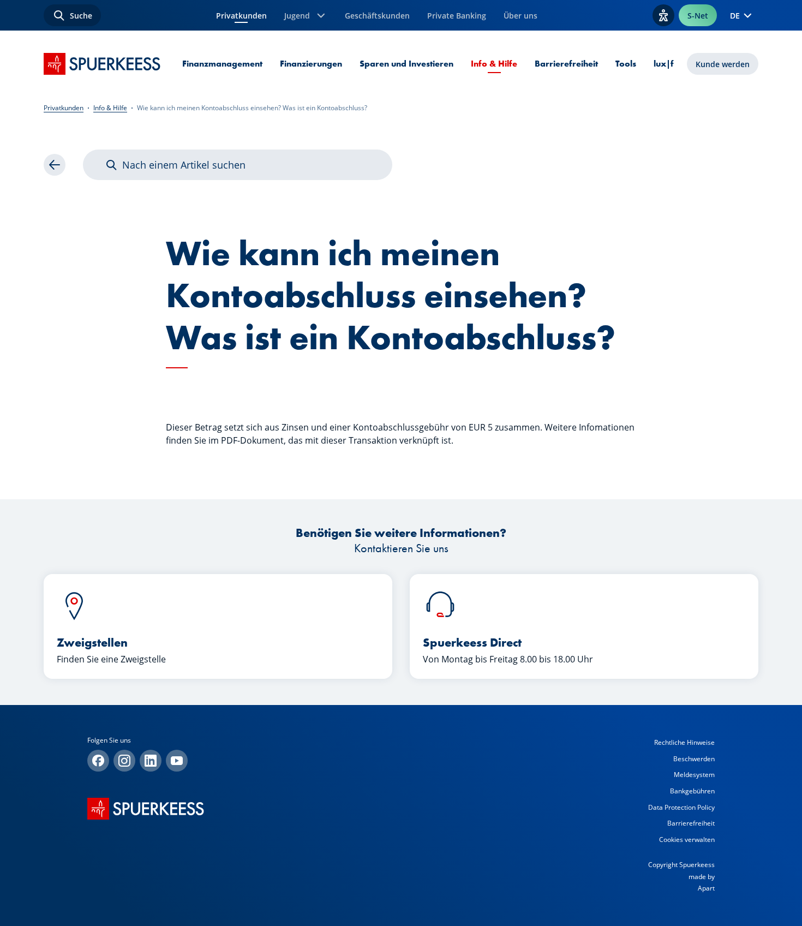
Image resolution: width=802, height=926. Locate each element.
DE (735, 15)
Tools (625, 63)
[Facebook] (98, 761)
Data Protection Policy (681, 807)
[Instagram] (124, 761)
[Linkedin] (150, 761)
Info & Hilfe (494, 63)
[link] (54, 165)
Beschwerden (694, 758)
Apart (706, 888)
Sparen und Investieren (406, 63)
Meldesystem (694, 774)
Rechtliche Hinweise (684, 742)
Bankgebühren (692, 791)
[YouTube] (177, 761)
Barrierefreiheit (566, 63)
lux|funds (673, 63)
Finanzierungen (311, 63)
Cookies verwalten (687, 839)
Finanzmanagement (222, 63)
